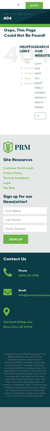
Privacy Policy (12, 173)
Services (29, 67)
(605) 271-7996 (29, 275)
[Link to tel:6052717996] (7, 273)
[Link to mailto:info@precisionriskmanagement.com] (7, 292)
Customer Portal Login (18, 168)
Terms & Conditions (16, 178)
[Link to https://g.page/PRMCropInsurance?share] (6, 311)
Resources (30, 83)
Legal (7, 183)
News (28, 78)
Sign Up (15, 239)
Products (29, 72)
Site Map (9, 188)
